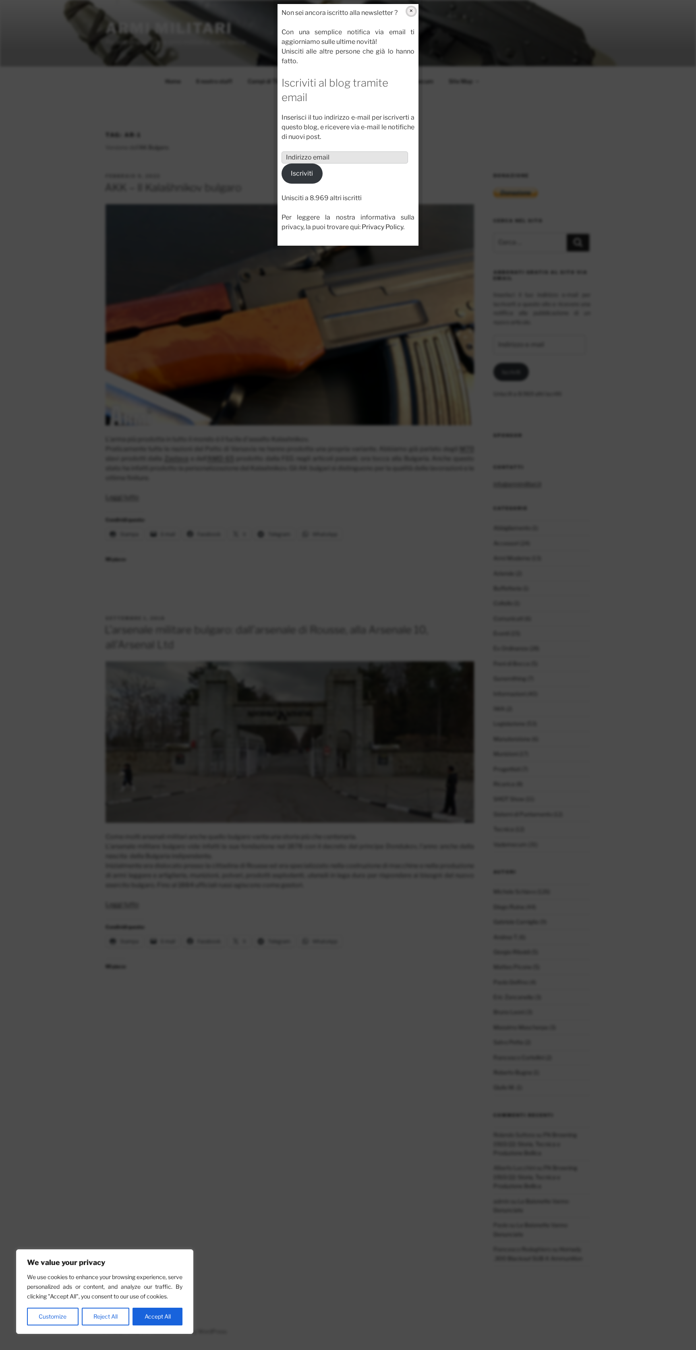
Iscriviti (302, 173)
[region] (104, 1291)
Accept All (158, 1316)
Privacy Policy (382, 227)
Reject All (105, 1316)
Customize (52, 1316)
